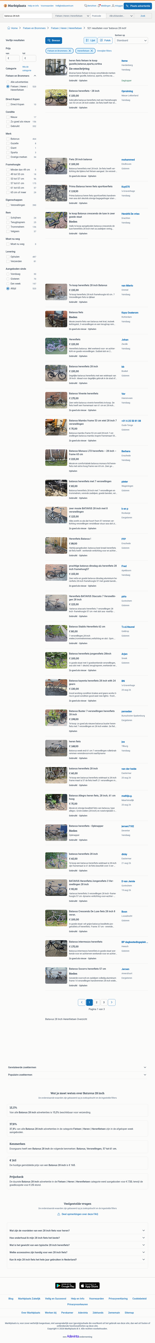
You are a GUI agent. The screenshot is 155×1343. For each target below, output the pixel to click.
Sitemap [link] (129, 1312)
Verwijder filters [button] (104, 51)
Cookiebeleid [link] (139, 1298)
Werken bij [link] (50, 1312)
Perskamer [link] (67, 1312)
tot (24, 53)
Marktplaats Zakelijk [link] (29, 1298)
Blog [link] (10, 1298)
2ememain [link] (114, 1312)
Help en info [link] (33, 6)
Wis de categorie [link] (26, 69)
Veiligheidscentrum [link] (64, 6)
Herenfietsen (83, 51)
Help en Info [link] (77, 1298)
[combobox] (27, 15)
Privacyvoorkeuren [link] (77, 1304)
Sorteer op (120, 35)
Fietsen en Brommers (57, 51)
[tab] (90, 40)
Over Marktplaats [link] (30, 1312)
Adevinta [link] (83, 1312)
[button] (104, 5)
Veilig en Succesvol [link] (55, 1298)
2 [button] (96, 1002)
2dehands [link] (98, 1312)
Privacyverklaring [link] (118, 1298)
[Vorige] (82, 1002)
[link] (14, 5)
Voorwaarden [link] (47, 6)
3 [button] (104, 1002)
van (7, 53)
